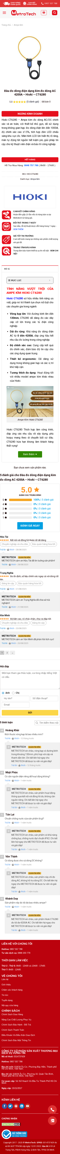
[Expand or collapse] (50, 280)
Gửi (30, 712)
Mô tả (7, 269)
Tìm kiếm (36, 722)
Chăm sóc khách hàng (12, 990)
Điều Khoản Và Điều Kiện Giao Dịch (18, 1035)
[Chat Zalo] (52, 1120)
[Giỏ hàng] (44, 12)
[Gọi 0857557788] (52, 1109)
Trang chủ (6, 25)
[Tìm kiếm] (54, 12)
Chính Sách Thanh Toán (13, 1030)
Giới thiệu (6, 984)
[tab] (30, 268)
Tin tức (5, 995)
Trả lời (2, 549)
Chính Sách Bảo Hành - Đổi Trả (16, 1025)
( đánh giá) (33, 101)
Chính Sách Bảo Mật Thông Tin (16, 1040)
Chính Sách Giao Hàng (12, 1014)
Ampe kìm (18, 25)
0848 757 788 (31, 165)
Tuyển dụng (7, 1000)
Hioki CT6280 (15, 298)
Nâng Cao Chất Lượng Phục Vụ (16, 1019)
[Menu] (4, 12)
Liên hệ (5, 979)
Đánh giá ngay (30, 525)
